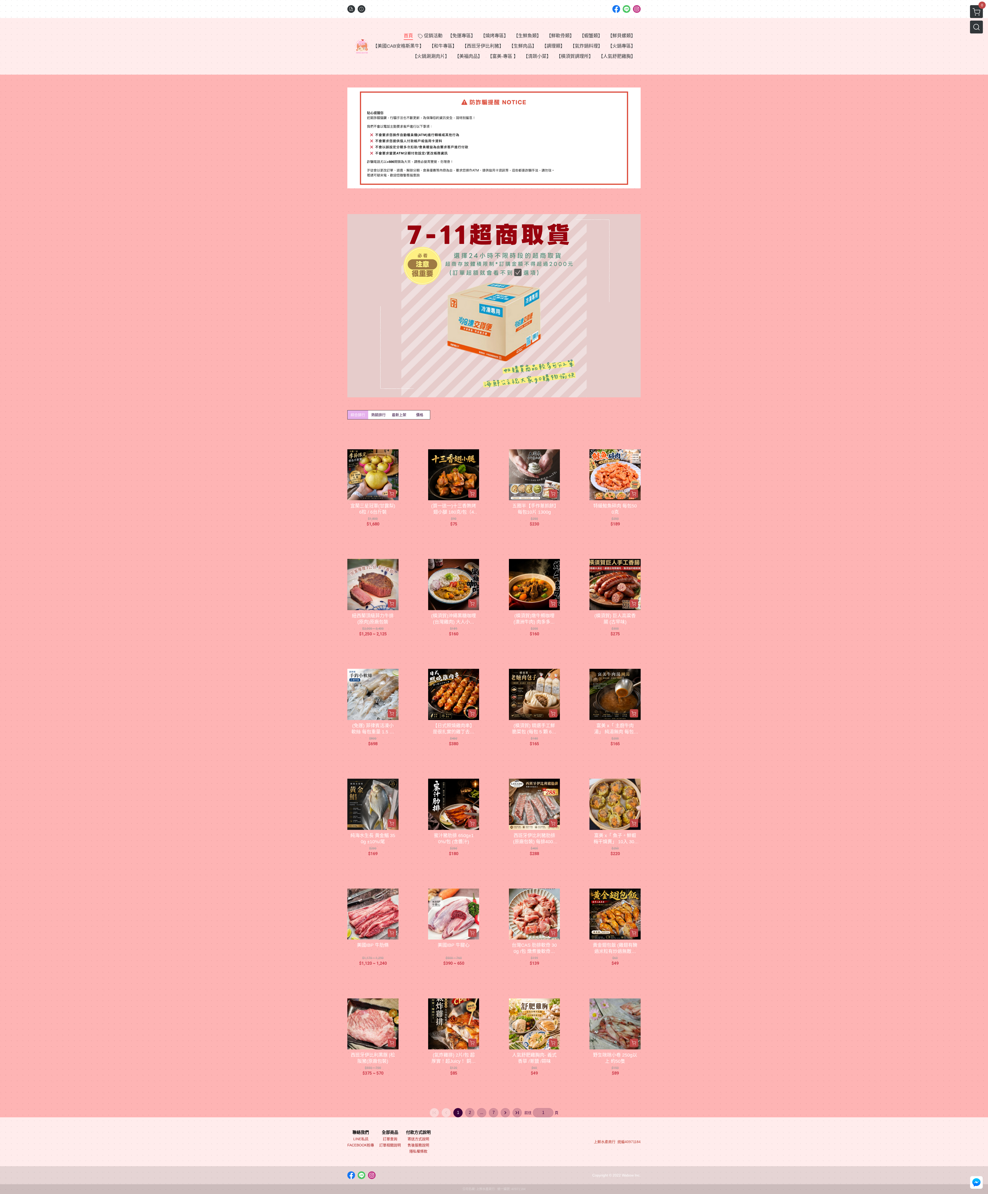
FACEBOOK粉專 (360, 1145)
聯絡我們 (360, 1132)
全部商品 (390, 1132)
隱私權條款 (418, 1151)
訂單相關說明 (390, 1145)
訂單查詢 (390, 1139)
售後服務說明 (418, 1145)
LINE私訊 (360, 1139)
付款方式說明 (418, 1132)
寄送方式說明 (418, 1139)
